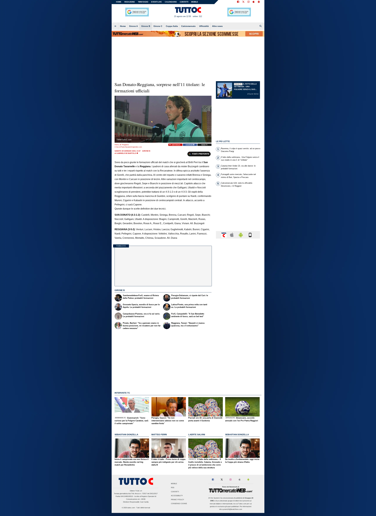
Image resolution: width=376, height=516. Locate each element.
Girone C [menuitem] (157, 26)
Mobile (174, 484)
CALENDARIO (171, 2)
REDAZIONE (129, 2)
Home (118, 2)
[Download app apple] (253, 2)
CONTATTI (184, 2)
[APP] (224, 235)
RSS (172, 488)
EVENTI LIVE (156, 2)
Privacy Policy (177, 499)
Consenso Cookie (179, 504)
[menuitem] (115, 26)
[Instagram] (249, 2)
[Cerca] (260, 26)
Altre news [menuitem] (217, 26)
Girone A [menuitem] (133, 26)
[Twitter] (243, 2)
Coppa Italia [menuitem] (172, 26)
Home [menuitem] (123, 26)
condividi (189, 145)
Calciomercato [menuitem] (188, 26)
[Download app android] (259, 2)
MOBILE (194, 2)
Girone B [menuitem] (145, 26)
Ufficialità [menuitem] (204, 26)
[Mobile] (250, 235)
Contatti (175, 492)
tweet (203, 145)
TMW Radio (143, 2)
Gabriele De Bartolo (126, 153)
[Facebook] (238, 2)
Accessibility (177, 495)
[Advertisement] (238, 354)
